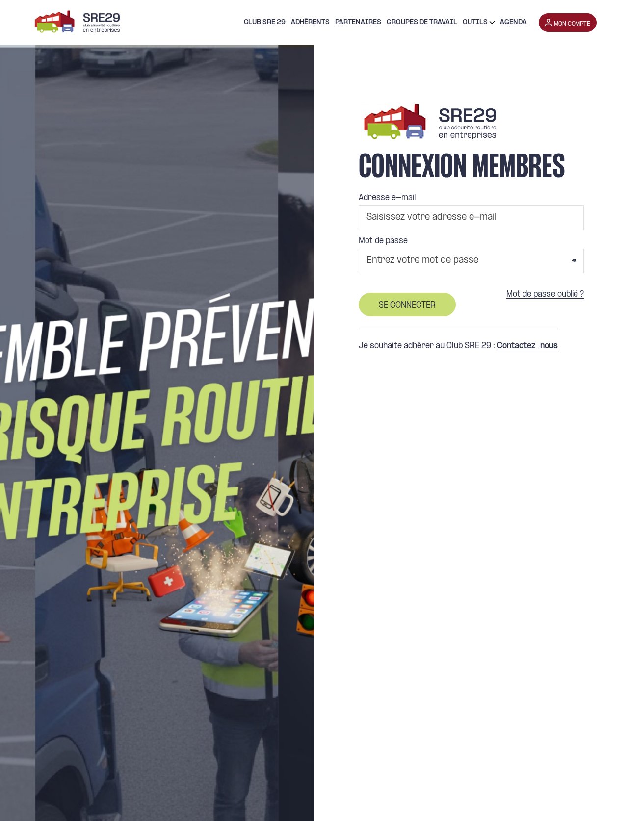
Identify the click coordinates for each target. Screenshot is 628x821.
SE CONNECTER (407, 305)
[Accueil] (75, 22)
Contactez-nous (527, 346)
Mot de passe (383, 241)
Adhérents (310, 22)
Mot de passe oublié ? (545, 295)
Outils (475, 22)
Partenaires (358, 22)
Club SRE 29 (265, 22)
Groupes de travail (422, 22)
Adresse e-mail (387, 198)
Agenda (513, 22)
